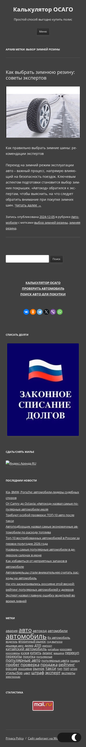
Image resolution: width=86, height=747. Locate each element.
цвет (27, 673)
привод (75, 660)
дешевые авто (15, 645)
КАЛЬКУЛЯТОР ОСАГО (43, 283)
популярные (44, 656)
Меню (43, 31)
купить (35, 652)
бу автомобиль (59, 638)
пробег (13, 664)
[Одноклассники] (33, 312)
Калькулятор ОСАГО (43, 9)
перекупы (14, 656)
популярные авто (23, 660)
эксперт (52, 672)
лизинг (47, 653)
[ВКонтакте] (26, 312)
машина (59, 653)
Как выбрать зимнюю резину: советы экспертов (40, 75)
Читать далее (28, 205)
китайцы (53, 649)
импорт (47, 645)
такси (50, 668)
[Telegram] (40, 312)
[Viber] (53, 312)
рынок (38, 668)
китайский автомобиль (26, 648)
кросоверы (13, 653)
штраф (37, 672)
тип (59, 669)
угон (73, 669)
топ (66, 668)
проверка (30, 664)
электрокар (13, 676)
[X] (46, 312)
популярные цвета (55, 661)
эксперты (68, 673)
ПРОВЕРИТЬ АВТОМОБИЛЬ (43, 288)
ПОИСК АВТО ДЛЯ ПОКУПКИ (43, 294)
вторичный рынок (32, 641)
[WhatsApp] (60, 312)
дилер (29, 646)
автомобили (58, 630)
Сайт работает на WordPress (48, 738)
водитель (11, 641)
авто (25, 630)
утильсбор (14, 673)
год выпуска (54, 641)
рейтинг (67, 664)
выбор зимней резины (51, 222)
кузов (25, 653)
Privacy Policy (15, 738)
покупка (29, 657)
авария (12, 630)
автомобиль (26, 636)
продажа (49, 664)
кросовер (66, 649)
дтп (37, 645)
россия (11, 668)
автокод (40, 630)
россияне (25, 669)
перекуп (72, 652)
